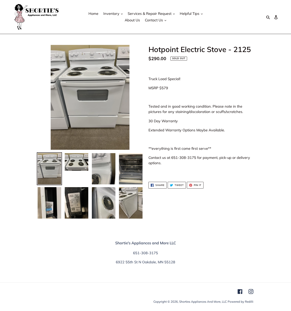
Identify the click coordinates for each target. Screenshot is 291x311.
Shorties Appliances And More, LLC (203, 301)
